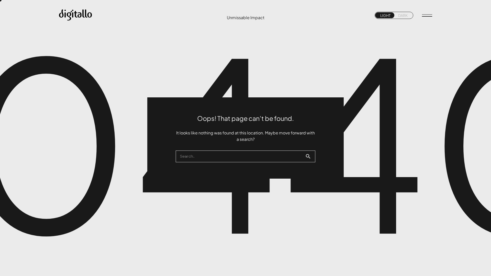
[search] (310, 156)
